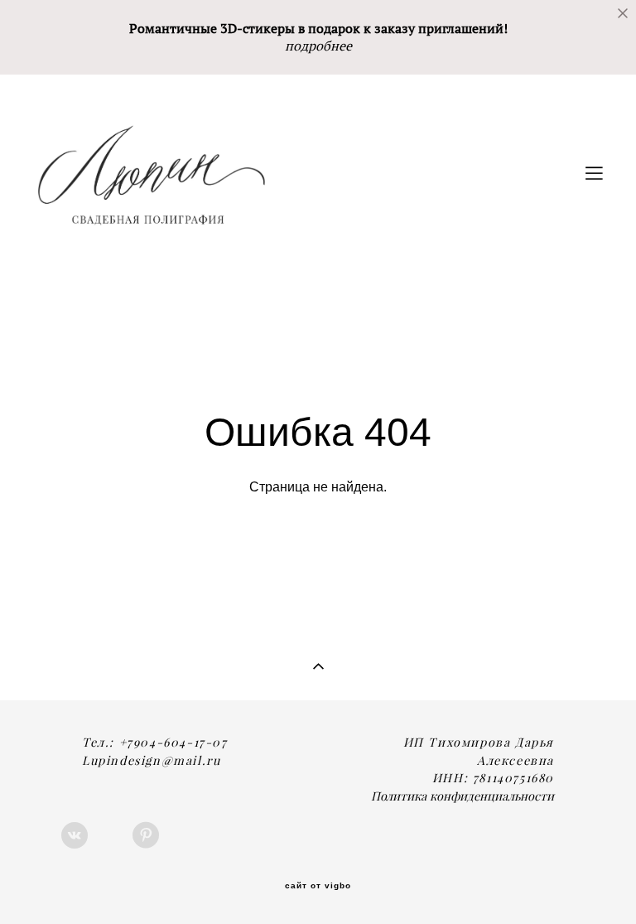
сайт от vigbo (318, 886)
